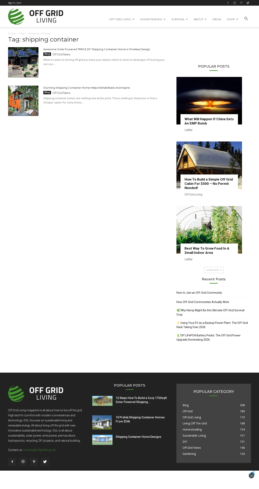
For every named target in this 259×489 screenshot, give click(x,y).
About (198, 19)
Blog (47, 54)
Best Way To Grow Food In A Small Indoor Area (207, 250)
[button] (246, 19)
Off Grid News (61, 54)
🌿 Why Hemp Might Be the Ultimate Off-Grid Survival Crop (210, 312)
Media (216, 19)
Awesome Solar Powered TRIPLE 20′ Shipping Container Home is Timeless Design (96, 49)
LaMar (189, 130)
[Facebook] (228, 3)
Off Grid (188, 411)
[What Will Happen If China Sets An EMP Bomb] (213, 100)
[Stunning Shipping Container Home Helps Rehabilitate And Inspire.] (23, 101)
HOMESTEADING (151, 19)
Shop (231, 19)
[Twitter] (248, 3)
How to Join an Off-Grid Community (199, 292)
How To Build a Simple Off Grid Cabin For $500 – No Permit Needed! (209, 183)
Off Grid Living (193, 194)
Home (11, 33)
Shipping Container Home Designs (138, 436)
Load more (212, 270)
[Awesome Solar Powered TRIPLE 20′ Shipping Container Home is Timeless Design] (23, 62)
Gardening (189, 454)
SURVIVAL (178, 19)
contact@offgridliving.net (39, 450)
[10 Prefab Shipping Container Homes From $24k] (102, 422)
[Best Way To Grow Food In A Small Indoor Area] (213, 230)
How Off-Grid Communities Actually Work (202, 302)
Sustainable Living (194, 435)
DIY (185, 441)
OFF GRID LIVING (120, 19)
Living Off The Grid (195, 423)
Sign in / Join (14, 2)
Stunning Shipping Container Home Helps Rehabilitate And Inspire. (87, 87)
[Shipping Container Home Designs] (102, 440)
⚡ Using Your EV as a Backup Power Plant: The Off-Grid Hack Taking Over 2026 (212, 325)
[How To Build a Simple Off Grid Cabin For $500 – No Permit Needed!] (213, 165)
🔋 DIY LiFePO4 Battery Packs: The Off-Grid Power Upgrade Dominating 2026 (208, 337)
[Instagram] (234, 3)
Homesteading (192, 429)
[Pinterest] (241, 3)
